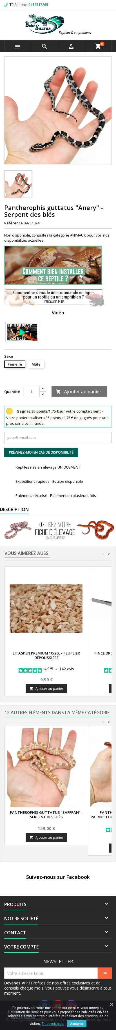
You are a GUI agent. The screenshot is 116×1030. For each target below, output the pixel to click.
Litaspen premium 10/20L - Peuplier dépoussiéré (46, 655)
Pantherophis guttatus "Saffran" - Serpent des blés (46, 814)
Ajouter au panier (78, 392)
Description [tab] (14, 509)
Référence (13, 223)
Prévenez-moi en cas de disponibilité (41, 452)
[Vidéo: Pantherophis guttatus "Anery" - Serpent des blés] (22, 332)
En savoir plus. (53, 1024)
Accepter (76, 1024)
